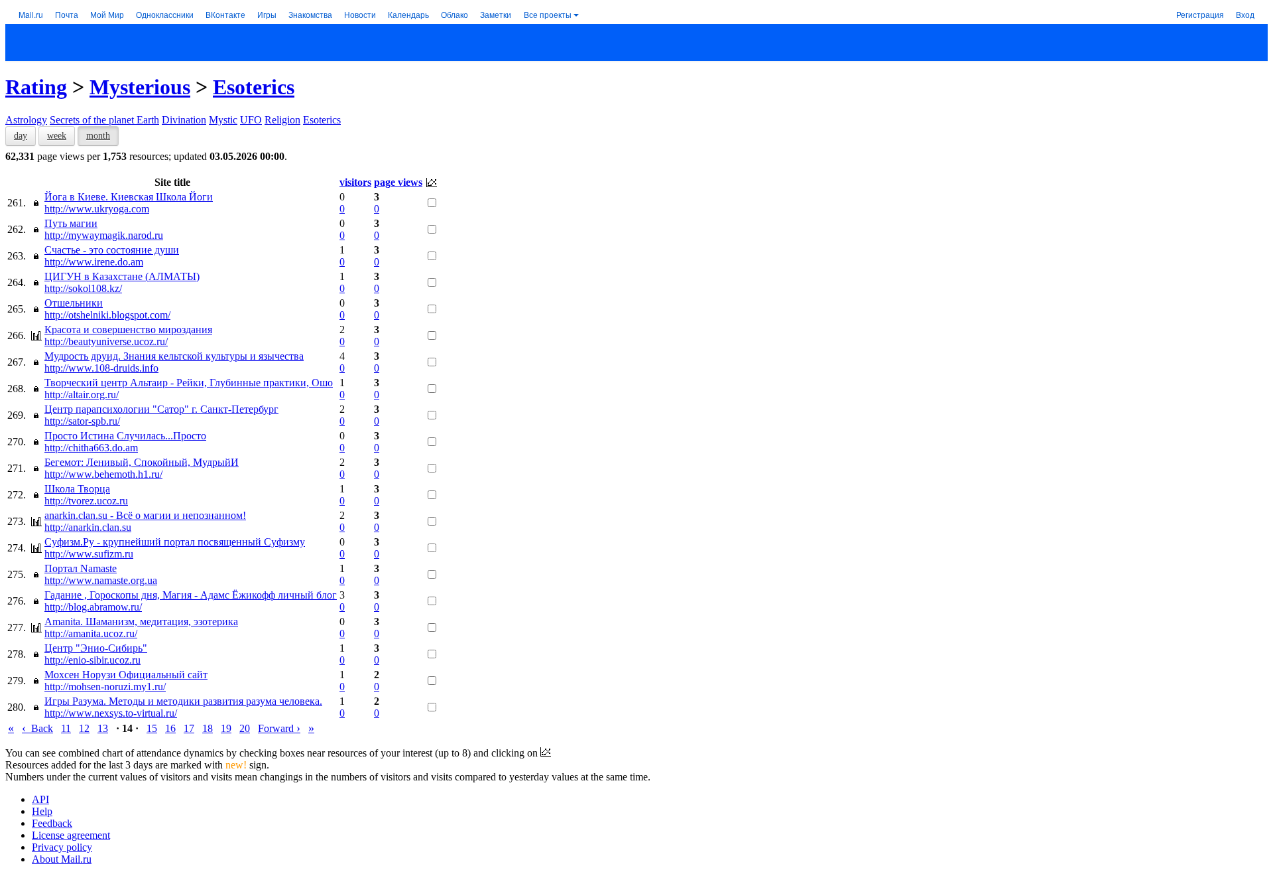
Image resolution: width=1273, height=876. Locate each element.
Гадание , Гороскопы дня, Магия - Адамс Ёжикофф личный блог (190, 595)
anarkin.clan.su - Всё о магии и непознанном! (145, 515)
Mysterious (140, 87)
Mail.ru (31, 14)
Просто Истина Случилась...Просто (125, 435)
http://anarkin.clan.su (87, 527)
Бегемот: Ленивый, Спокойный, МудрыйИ (141, 462)
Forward (279, 728)
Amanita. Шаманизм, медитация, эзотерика (141, 621)
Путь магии (70, 223)
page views (398, 182)
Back (37, 728)
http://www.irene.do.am (93, 261)
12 (84, 728)
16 (170, 728)
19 (226, 728)
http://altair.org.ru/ (81, 394)
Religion (282, 119)
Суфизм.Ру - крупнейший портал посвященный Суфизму (174, 542)
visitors (355, 182)
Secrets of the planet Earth (104, 119)
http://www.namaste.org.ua (100, 580)
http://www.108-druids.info (101, 368)
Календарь (408, 14)
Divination (184, 119)
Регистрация (1200, 14)
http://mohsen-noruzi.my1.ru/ (105, 686)
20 (244, 728)
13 (102, 728)
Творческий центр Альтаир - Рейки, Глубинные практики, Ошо (188, 382)
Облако (454, 14)
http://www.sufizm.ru (88, 553)
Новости (360, 14)
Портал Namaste (80, 568)
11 (66, 728)
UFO (251, 119)
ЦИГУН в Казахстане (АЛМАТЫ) (122, 276)
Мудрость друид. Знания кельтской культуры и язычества (174, 356)
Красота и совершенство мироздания (128, 329)
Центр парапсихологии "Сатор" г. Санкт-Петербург (161, 409)
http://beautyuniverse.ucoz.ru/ (106, 341)
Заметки (495, 14)
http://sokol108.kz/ (83, 288)
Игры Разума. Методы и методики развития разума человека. (183, 701)
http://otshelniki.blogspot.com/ (107, 315)
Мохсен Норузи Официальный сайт (126, 674)
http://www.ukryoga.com (96, 208)
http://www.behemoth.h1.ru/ (103, 474)
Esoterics (253, 87)
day (20, 136)
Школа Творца (77, 488)
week (56, 136)
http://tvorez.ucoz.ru (86, 500)
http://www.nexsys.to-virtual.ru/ (110, 713)
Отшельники (73, 303)
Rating (36, 87)
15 (152, 728)
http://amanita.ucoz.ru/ (90, 633)
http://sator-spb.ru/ (82, 421)
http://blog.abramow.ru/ (93, 607)
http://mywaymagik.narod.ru (103, 235)
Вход (1245, 14)
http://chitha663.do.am (91, 447)
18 (207, 728)
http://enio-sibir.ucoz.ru (92, 660)
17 (189, 728)
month (98, 136)
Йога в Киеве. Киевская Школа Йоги (128, 196)
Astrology (26, 119)
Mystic (223, 119)
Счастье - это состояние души (111, 250)
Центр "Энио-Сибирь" (95, 648)
